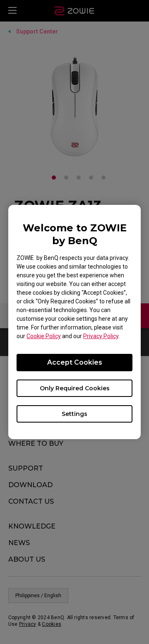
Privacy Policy (100, 336)
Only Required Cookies (75, 388)
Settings (74, 414)
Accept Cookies (74, 362)
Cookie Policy (43, 336)
